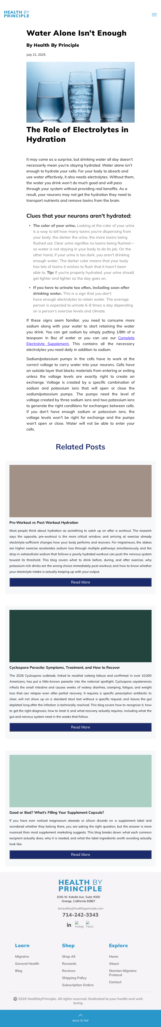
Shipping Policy (74, 978)
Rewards (69, 963)
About (114, 963)
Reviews (68, 971)
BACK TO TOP (81, 1020)
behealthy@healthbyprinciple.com (80, 908)
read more (80, 582)
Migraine (22, 956)
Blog (18, 971)
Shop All (68, 956)
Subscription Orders (78, 985)
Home (113, 956)
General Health (27, 963)
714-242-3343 (80, 915)
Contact (115, 982)
